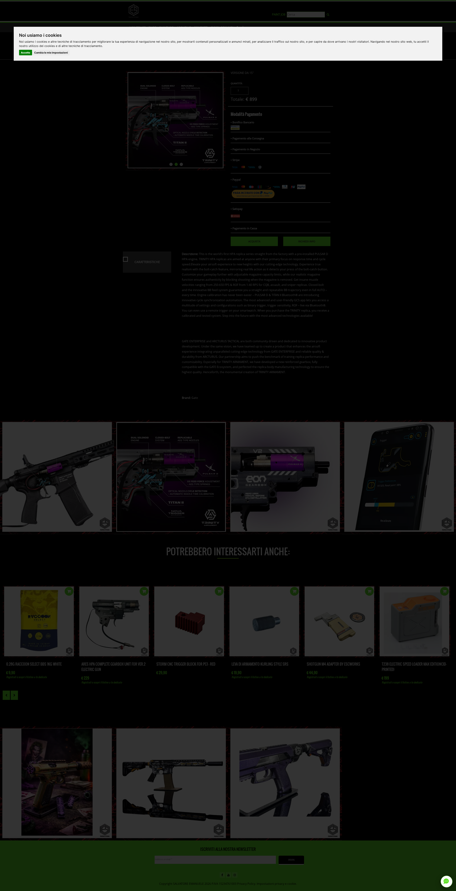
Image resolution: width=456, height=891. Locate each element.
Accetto (25, 52)
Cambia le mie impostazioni (51, 52)
